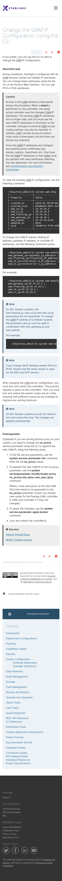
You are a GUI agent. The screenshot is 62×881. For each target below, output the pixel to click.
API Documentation (12, 812)
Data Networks (14, 671)
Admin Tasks (13, 702)
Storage (10, 681)
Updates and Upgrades (19, 697)
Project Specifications (18, 763)
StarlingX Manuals (11, 808)
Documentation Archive (19, 742)
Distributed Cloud (16, 726)
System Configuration (18, 659)
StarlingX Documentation (38, 614)
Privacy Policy (10, 834)
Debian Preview (15, 737)
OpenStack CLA (10, 837)
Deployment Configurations (21, 638)
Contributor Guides (16, 752)
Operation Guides (16, 747)
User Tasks (12, 707)
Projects (7, 797)
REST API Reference (17, 718)
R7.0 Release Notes (17, 756)
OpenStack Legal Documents (37, 582)
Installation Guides (16, 648)
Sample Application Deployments (24, 731)
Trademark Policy (11, 830)
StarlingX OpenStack (25, 666)
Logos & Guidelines (12, 827)
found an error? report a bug (23, 594)
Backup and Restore (17, 692)
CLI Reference (14, 721)
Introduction (13, 633)
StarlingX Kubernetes (25, 662)
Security (10, 653)
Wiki (5, 815)
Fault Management (16, 686)
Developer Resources (18, 759)
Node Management (17, 676)
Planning (11, 643)
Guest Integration (15, 712)
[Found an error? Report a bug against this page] (58, 52)
